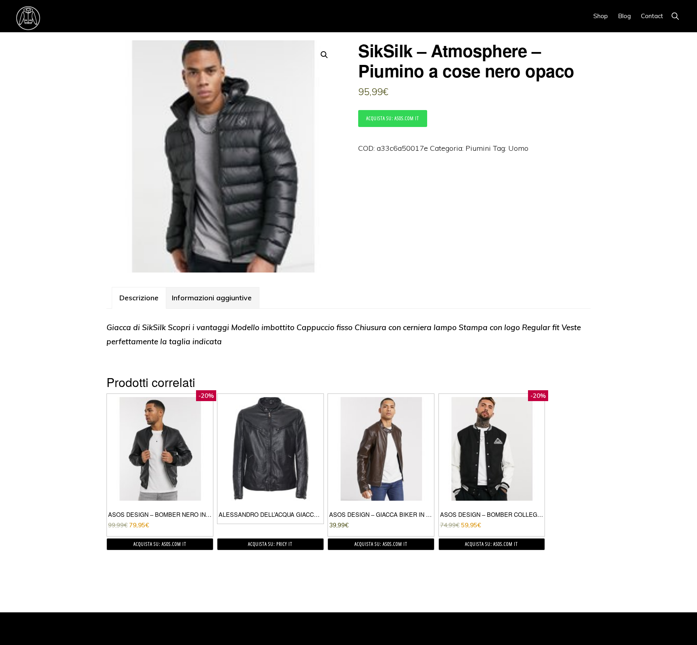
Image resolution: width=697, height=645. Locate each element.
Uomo (518, 148)
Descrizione (139, 297)
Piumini (478, 148)
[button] (675, 16)
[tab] (139, 298)
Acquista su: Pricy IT (270, 544)
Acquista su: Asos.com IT (392, 118)
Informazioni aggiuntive (212, 297)
